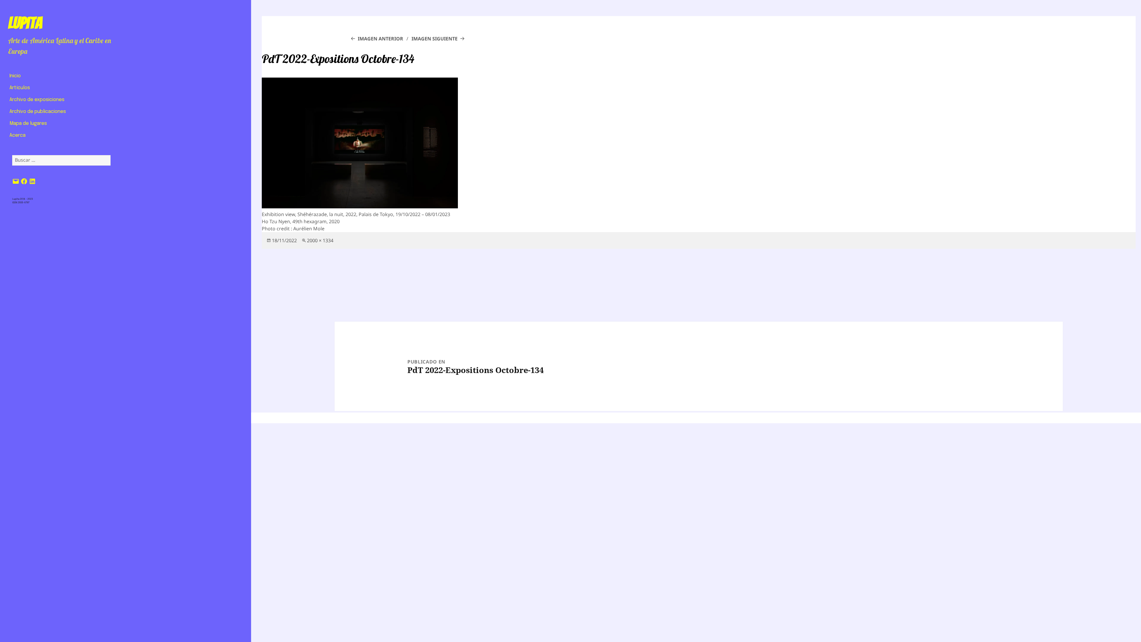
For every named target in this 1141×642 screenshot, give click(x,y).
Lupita (25, 23)
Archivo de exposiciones (37, 99)
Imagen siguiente (435, 38)
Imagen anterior (380, 38)
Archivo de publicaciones (38, 111)
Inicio (15, 75)
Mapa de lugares (28, 123)
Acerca (18, 135)
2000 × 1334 (320, 240)
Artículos (20, 87)
